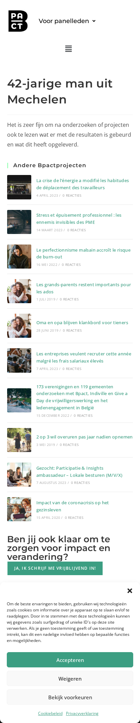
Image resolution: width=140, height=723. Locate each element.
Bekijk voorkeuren (70, 697)
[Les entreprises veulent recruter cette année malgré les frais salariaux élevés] (19, 360)
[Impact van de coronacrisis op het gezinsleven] (19, 509)
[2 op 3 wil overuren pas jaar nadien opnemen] (19, 440)
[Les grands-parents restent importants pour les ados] (19, 291)
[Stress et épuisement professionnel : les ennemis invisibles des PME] (19, 222)
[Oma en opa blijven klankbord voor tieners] (19, 326)
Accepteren (70, 660)
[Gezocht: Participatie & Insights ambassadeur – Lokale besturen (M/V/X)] (19, 475)
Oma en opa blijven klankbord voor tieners (82, 322)
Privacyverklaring (82, 713)
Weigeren (70, 678)
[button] (129, 590)
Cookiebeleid (50, 713)
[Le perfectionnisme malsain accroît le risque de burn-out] (19, 257)
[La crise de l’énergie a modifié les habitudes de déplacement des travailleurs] (19, 187)
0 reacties (72, 195)
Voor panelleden (64, 21)
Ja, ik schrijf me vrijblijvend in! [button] (55, 568)
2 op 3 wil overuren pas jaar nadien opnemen (84, 437)
